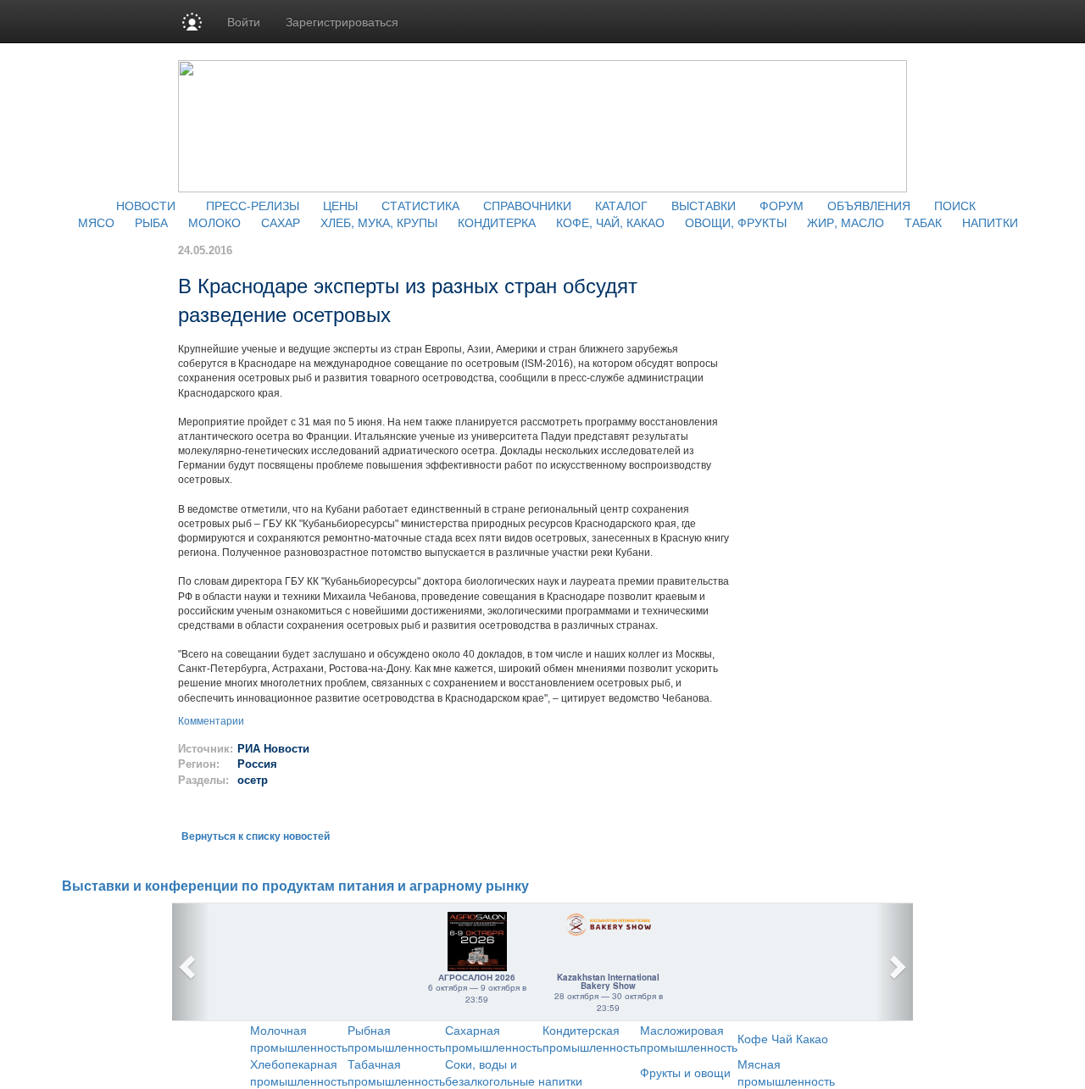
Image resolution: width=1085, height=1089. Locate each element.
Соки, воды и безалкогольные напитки (513, 1072)
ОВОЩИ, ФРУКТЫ (736, 222)
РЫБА (151, 222)
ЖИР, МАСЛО (845, 222)
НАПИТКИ (990, 222)
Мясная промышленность (786, 1072)
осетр (254, 780)
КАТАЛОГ (621, 205)
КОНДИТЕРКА (497, 222)
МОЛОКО (214, 222)
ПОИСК (955, 205)
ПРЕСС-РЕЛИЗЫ (252, 205)
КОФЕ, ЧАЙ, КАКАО (610, 222)
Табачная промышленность (396, 1072)
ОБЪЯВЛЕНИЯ (868, 205)
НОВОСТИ (145, 205)
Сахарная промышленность (493, 1038)
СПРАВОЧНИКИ (527, 205)
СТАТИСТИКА (420, 205)
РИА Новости (273, 748)
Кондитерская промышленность (591, 1038)
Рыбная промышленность (396, 1038)
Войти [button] (243, 21)
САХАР (280, 222)
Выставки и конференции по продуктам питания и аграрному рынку (295, 886)
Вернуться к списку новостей (255, 836)
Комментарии (211, 721)
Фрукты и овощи (685, 1072)
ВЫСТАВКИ (703, 205)
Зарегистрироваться (342, 21)
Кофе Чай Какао (782, 1038)
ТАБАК (923, 222)
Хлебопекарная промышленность (299, 1072)
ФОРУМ (782, 205)
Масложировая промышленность (688, 1038)
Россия (257, 764)
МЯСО (96, 222)
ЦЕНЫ (340, 205)
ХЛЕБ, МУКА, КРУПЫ (378, 222)
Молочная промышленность (299, 1038)
